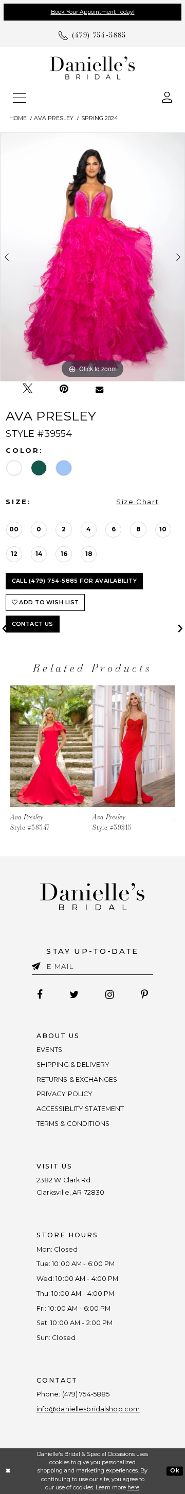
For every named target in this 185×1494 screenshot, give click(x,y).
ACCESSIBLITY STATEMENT (80, 1109)
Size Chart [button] (137, 501)
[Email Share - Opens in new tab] (99, 388)
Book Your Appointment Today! (93, 12)
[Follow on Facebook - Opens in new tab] (40, 995)
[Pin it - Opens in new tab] (64, 389)
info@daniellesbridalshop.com (88, 1409)
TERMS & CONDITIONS (72, 1123)
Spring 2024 (99, 118)
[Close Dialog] (8, 1471)
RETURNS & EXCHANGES (76, 1079)
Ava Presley (53, 118)
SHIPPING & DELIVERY (72, 1064)
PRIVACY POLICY (64, 1094)
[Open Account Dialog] (167, 97)
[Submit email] (39, 964)
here (133, 1487)
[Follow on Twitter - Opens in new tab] (74, 995)
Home (18, 118)
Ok (174, 1470)
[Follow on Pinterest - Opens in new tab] (144, 995)
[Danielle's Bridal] (92, 67)
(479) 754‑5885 (86, 1394)
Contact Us (32, 624)
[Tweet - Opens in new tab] (27, 388)
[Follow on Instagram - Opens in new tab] (109, 995)
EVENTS (49, 1050)
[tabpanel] (92, 257)
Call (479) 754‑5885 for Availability (74, 581)
